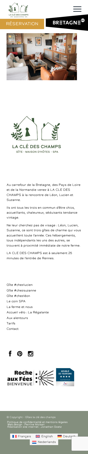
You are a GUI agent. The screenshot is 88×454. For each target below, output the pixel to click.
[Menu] (75, 9)
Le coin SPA (16, 301)
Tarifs (11, 323)
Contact (13, 329)
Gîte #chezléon (18, 296)
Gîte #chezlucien (20, 285)
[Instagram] (30, 355)
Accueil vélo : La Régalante (28, 312)
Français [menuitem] (24, 436)
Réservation (22, 24)
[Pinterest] (19, 355)
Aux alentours (17, 318)
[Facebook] (10, 355)
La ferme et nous (20, 307)
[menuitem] (21, 436)
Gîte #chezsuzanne (21, 290)
